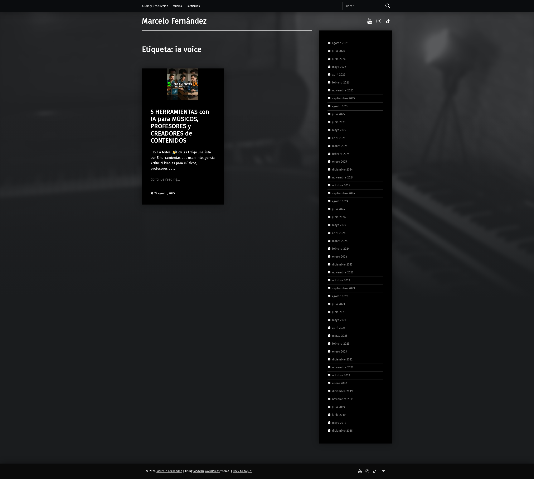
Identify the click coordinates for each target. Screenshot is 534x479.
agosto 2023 (340, 296)
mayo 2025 (339, 130)
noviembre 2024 (343, 177)
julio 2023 (338, 304)
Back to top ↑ (242, 471)
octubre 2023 (341, 280)
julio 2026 (338, 51)
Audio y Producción (155, 6)
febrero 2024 (341, 248)
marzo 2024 (340, 241)
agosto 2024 (340, 201)
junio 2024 (339, 217)
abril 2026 (338, 74)
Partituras (193, 6)
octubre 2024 (341, 185)
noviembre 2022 (342, 367)
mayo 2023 (339, 320)
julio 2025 (338, 114)
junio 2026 (339, 59)
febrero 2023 (340, 343)
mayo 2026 (339, 66)
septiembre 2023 (343, 288)
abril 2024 (339, 233)
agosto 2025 (340, 106)
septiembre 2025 (343, 98)
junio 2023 (338, 312)
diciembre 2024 (342, 169)
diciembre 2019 (342, 391)
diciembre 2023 (342, 264)
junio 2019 (339, 415)
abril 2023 (338, 328)
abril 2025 (338, 138)
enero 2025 (339, 161)
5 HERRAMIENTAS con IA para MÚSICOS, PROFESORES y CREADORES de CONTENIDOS (180, 126)
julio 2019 (338, 407)
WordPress (212, 471)
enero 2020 (339, 383)
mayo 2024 (339, 225)
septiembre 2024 (343, 193)
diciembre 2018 (342, 430)
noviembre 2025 (342, 90)
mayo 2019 (339, 423)
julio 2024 (338, 209)
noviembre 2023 (342, 272)
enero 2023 (339, 351)
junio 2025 (338, 122)
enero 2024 (339, 256)
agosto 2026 (340, 43)
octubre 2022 (341, 375)
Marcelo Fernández (174, 21)
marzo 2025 (339, 146)
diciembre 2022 (342, 359)
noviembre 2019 (343, 399)
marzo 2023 (339, 335)
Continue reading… (165, 179)
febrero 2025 (340, 153)
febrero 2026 (341, 82)
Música (177, 6)
